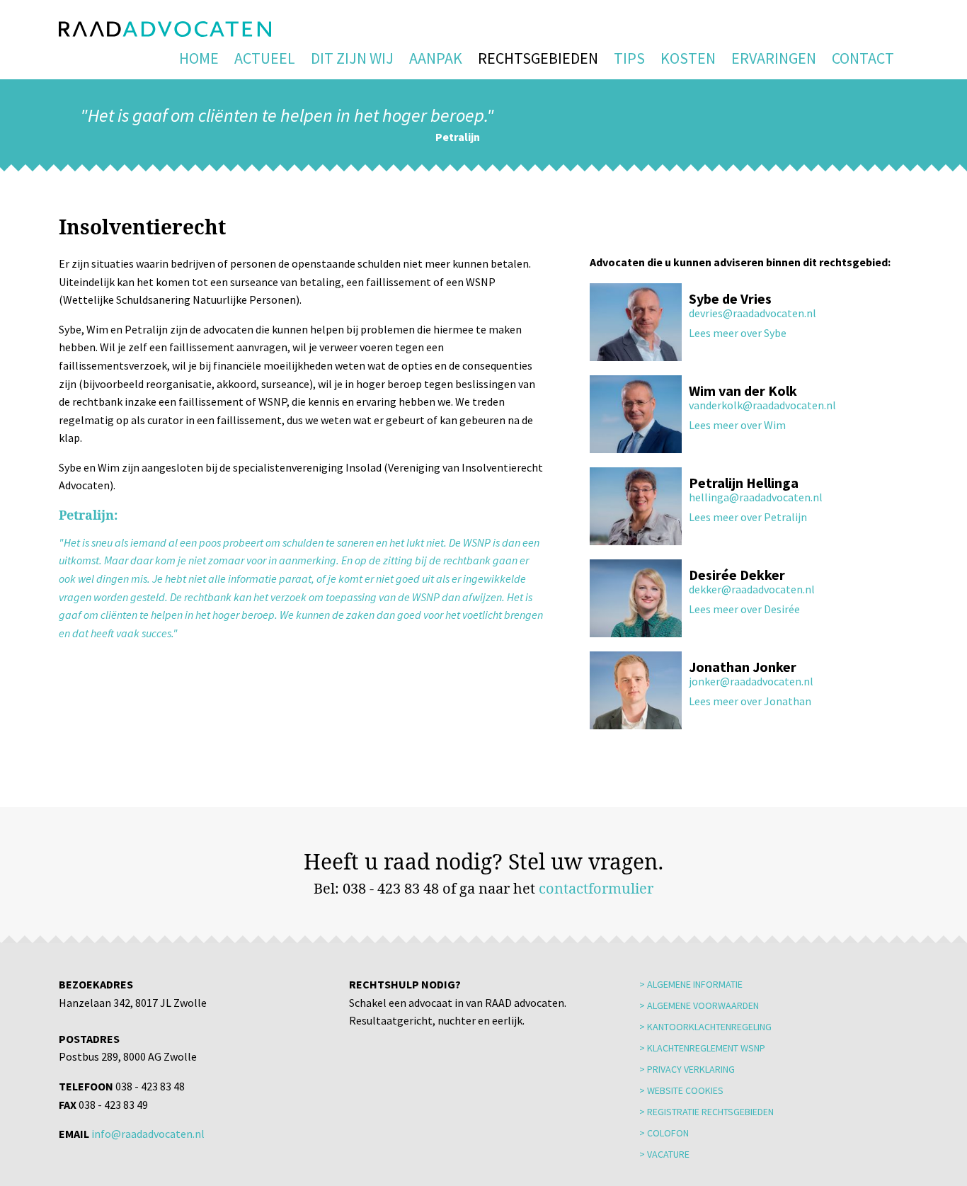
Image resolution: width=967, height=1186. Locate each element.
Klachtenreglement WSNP (706, 1048)
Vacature (668, 1154)
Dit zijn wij (352, 58)
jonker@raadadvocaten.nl (751, 681)
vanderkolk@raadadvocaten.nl (762, 405)
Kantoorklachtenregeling (709, 1026)
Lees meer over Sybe (737, 333)
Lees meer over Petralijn (748, 517)
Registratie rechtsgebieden (710, 1111)
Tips (629, 58)
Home (199, 58)
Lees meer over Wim (737, 425)
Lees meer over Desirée (744, 609)
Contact (863, 58)
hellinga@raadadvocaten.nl (756, 497)
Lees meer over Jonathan (750, 701)
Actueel (264, 58)
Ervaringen (773, 58)
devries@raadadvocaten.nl (752, 313)
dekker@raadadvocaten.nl (752, 589)
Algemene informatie (695, 984)
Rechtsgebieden (538, 58)
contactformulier (596, 888)
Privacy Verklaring (691, 1069)
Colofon (668, 1133)
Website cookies (685, 1090)
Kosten (688, 58)
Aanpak (435, 58)
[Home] (165, 29)
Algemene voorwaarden (703, 1005)
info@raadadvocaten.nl (148, 1134)
